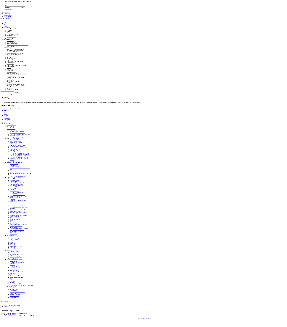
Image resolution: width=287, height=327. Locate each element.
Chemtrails (12, 208)
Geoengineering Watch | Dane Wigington (16, 74)
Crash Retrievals (13, 270)
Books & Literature (14, 166)
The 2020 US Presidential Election (21, 154)
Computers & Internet (15, 187)
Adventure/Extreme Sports (19, 176)
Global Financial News (15, 149)
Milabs (11, 220)
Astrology (15, 279)
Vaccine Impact (10, 80)
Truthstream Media (11, 76)
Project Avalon (7, 123)
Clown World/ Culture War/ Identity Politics (20, 168)
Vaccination (15, 193)
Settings (5, 114)
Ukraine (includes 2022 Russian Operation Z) (17, 45)
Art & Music (13, 165)
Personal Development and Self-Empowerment (21, 173)
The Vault (12, 127)
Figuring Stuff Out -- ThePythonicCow (19, 137)
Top (4, 308)
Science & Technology (15, 197)
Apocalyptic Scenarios (15, 251)
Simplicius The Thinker (12, 89)
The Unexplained (11, 235)
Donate (5, 26)
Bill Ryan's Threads (11, 125)
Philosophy (12, 281)
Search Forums (7, 119)
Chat (5, 24)
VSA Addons (140, 318)
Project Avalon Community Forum (12, 305)
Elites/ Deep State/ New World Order (18, 212)
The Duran (9, 88)
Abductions (12, 265)
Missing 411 (12, 243)
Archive (5, 306)
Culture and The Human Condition (15, 162)
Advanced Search (8, 94)
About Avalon (10, 33)
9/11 (11, 204)
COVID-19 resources (12, 43)
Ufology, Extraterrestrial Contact (14, 259)
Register (5, 3)
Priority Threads (13, 130)
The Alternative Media (15, 139)
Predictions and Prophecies (16, 257)
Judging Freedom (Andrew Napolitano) (16, 85)
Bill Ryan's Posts (8, 15)
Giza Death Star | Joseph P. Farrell (15, 53)
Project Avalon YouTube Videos (17, 133)
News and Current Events (13, 138)
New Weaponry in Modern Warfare (18, 196)
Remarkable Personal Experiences (18, 283)
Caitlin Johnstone (11, 55)
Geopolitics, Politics (14, 150)
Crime (11, 169)
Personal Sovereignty (15, 294)
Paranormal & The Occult (16, 246)
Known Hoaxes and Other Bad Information (20, 134)
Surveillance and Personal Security (18, 200)
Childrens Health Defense (13, 73)
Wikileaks (12, 161)
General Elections (14, 152)
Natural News (10, 69)
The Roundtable (10, 126)
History (11, 170)
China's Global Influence (15, 141)
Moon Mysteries (13, 223)
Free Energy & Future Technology (21, 182)
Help (5, 5)
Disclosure (12, 263)
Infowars (9, 68)
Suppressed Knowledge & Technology (19, 228)
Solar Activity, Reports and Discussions (19, 158)
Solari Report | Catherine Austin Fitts (15, 49)
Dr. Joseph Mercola (11, 72)
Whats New (9, 30)
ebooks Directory (11, 42)
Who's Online (7, 118)
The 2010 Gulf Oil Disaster (19, 145)
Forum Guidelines (11, 38)
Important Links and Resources (17, 131)
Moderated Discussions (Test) (17, 135)
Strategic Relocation (14, 297)
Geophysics (12, 189)
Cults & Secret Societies (15, 211)
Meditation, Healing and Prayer (17, 277)
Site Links (6, 27)
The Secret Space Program (16, 231)
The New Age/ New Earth (16, 254)
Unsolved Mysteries (14, 248)
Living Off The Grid (11, 286)
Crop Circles (13, 273)
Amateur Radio (13, 290)
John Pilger (9, 57)
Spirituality (9, 274)
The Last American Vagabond (14, 54)
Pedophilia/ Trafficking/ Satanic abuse (18, 224)
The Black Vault (10, 64)
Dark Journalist (10, 62)
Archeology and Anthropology (17, 184)
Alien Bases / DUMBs (15, 267)
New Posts (6, 12)
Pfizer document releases (12, 46)
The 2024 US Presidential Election (21, 156)
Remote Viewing (14, 227)
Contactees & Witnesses (15, 269)
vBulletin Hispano (11, 314)
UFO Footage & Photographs (17, 262)
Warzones (12, 160)
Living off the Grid (14, 289)
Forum (5, 23)
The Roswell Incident (18, 271)
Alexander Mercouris (12, 86)
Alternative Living (14, 164)
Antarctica (12, 236)
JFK (11, 217)
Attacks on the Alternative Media (17, 205)
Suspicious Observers (12, 60)
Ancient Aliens (13, 266)
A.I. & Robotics (13, 178)
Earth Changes (13, 253)
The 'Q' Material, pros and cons (17, 230)
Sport (11, 174)
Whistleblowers (13, 234)
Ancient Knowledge (14, 238)
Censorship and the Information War (18, 207)
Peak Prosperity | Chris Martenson (15, 61)
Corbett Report (10, 66)
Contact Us (6, 303)
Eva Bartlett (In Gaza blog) (13, 81)
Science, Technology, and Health (14, 177)
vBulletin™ (9, 311)
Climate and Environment (16, 142)
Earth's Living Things (15, 188)
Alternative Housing (14, 288)
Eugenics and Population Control (17, 213)
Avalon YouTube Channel (13, 34)
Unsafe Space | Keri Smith (13, 51)
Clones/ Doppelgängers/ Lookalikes (18, 209)
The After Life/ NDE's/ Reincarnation (18, 275)
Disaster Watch (16, 143)
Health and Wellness (14, 191)
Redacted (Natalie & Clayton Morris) (15, 84)
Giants (11, 242)
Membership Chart (11, 35)
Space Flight (12, 199)
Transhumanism (13, 258)
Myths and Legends (14, 244)
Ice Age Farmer (10, 70)
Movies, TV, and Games (15, 172)
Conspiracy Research (12, 201)
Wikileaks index (10, 78)
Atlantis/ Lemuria (14, 239)
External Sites (7, 47)
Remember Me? (9, 9)
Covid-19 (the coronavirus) (19, 192)
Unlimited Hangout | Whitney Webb (15, 77)
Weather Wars (13, 232)
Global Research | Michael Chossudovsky (16, 65)
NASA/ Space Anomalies (16, 226)
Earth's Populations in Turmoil (17, 146)
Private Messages (8, 115)
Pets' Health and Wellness (19, 195)
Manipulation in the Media (16, 219)
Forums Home (7, 121)
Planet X (12, 255)
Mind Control (13, 222)
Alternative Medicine (15, 180)
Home (5, 22)
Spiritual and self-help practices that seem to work (21, 285)
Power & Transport (14, 296)
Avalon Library (7, 39)
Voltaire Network (11, 58)
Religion (12, 282)
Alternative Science (14, 181)
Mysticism (12, 278)
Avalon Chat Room (11, 37)
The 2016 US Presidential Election (21, 153)
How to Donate (7, 16)
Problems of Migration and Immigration (19, 157)
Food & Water (13, 293)
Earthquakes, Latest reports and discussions (20, 147)
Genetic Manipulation (15, 216)
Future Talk (9, 250)
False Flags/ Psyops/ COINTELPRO (18, 215)
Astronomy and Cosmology (16, 185)
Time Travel (12, 247)
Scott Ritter (9, 82)
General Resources (11, 129)
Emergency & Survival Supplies (17, 292)
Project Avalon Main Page (13, 28)
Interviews (9, 31)
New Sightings (13, 261)
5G (10, 203)
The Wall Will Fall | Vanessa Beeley (15, 50)
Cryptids (12, 240)
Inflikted (148, 318)
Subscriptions (7, 116)
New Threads (7, 13)
